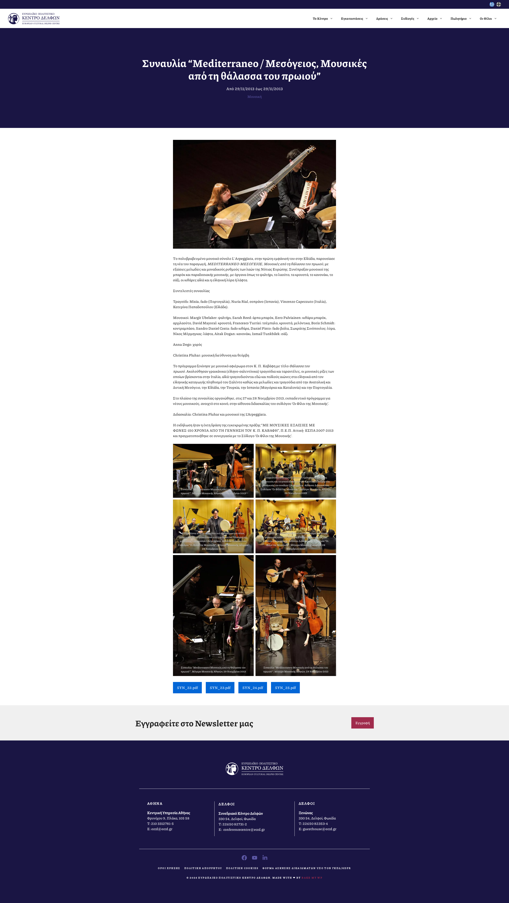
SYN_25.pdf (285, 687)
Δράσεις (382, 18)
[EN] (498, 5)
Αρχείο (432, 18)
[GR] (492, 5)
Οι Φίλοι (486, 18)
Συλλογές (407, 18)
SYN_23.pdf (220, 687)
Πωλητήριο (459, 18)
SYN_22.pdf (187, 687)
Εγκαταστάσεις (352, 18)
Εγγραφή (362, 722)
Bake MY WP (312, 877)
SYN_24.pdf (252, 687)
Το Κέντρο (320, 18)
